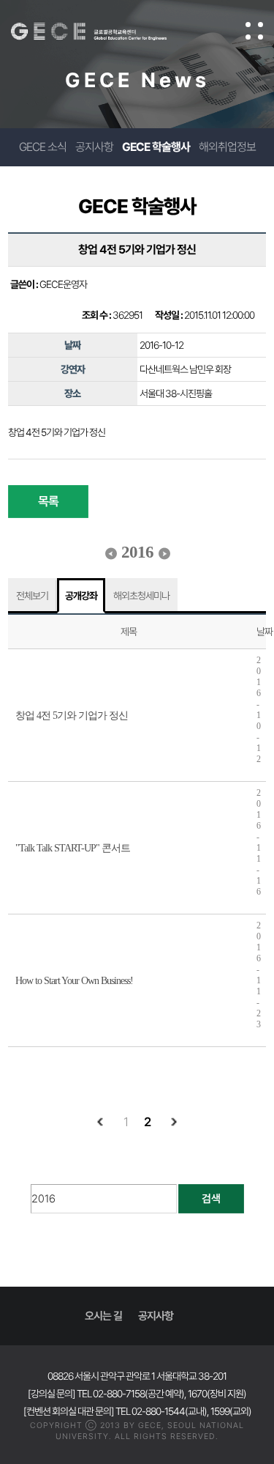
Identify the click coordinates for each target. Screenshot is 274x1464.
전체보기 (32, 596)
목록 (48, 501)
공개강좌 (81, 596)
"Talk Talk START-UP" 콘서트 (72, 848)
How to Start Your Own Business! (74, 980)
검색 (211, 1198)
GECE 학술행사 (156, 147)
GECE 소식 (42, 147)
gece (103, 31)
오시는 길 (103, 1316)
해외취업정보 (227, 147)
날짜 (264, 631)
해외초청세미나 (141, 596)
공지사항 (94, 147)
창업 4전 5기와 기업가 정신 (71, 715)
